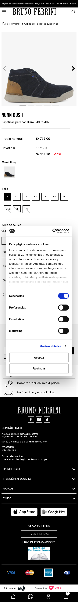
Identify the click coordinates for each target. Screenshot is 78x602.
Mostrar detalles (50, 346)
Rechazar (39, 368)
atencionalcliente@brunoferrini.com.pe (24, 459)
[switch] (63, 307)
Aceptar (39, 357)
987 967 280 (9, 449)
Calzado (29, 24)
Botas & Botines (48, 24)
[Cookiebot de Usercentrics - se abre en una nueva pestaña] (53, 231)
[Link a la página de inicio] (3, 24)
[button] (73, 11)
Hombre (14, 24)
